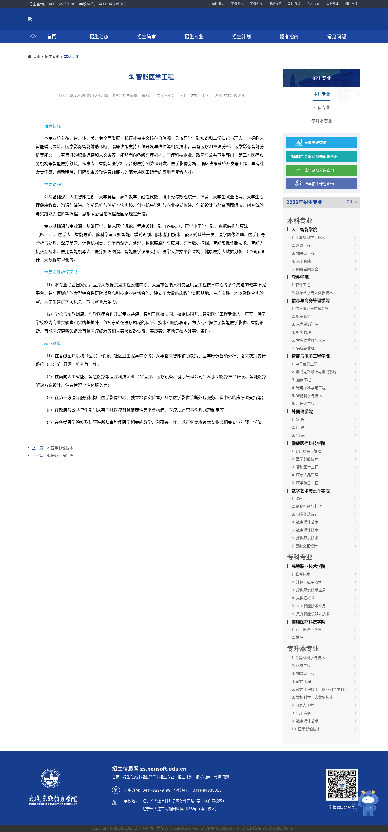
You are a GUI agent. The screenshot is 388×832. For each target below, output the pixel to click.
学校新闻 (256, 4)
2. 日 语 (298, 427)
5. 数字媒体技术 (305, 530)
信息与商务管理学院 (311, 300)
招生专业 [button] (194, 36)
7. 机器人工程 (303, 705)
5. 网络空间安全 (305, 269)
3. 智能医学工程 (305, 467)
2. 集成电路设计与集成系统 (314, 372)
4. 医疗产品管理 (60, 455)
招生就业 (332, 4)
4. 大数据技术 (303, 598)
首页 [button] (51, 36)
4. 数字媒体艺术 (305, 522)
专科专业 (321, 107)
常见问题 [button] (336, 36)
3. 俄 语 (298, 435)
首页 (36, 56)
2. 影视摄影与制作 (307, 506)
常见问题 (221, 777)
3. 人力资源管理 (305, 324)
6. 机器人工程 (303, 403)
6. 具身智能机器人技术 (310, 613)
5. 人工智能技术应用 (309, 606)
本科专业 (71, 56)
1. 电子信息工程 (305, 364)
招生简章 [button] (146, 36)
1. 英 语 (298, 419)
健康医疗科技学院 (308, 443)
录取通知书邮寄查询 (321, 156)
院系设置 (275, 4)
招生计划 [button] (241, 36)
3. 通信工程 (301, 379)
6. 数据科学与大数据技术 (312, 697)
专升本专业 (321, 121)
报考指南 (203, 777)
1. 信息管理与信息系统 (310, 308)
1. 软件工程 (301, 284)
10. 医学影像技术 (306, 729)
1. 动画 (297, 498)
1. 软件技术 (301, 574)
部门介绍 (294, 4)
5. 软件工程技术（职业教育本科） (320, 689)
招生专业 (52, 56)
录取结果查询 (315, 142)
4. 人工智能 (301, 261)
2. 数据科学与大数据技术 (312, 292)
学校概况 (237, 4)
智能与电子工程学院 (311, 356)
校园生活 (351, 4)
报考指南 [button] (289, 36)
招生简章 (148, 777)
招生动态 (130, 777)
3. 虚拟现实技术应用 (309, 590)
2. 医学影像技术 (60, 448)
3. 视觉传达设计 (305, 514)
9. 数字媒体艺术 (305, 721)
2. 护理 (297, 637)
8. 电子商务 (301, 713)
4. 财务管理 (301, 332)
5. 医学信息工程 (305, 482)
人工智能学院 (304, 229)
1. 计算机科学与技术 (308, 237)
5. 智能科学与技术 (307, 395)
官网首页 (218, 4)
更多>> (352, 202)
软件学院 (300, 277)
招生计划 (185, 777)
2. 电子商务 (301, 316)
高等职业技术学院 (308, 566)
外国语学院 (302, 411)
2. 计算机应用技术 (307, 582)
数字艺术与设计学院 (311, 490)
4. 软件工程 (301, 681)
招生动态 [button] (98, 36)
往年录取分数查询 (319, 170)
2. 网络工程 (301, 245)
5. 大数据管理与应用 (309, 340)
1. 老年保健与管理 (306, 629)
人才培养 (313, 4)
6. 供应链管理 (303, 348)
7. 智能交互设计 (305, 546)
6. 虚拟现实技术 (305, 538)
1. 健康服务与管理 (306, 451)
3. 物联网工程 (303, 253)
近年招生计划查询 (319, 183)
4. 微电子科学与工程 (309, 387)
